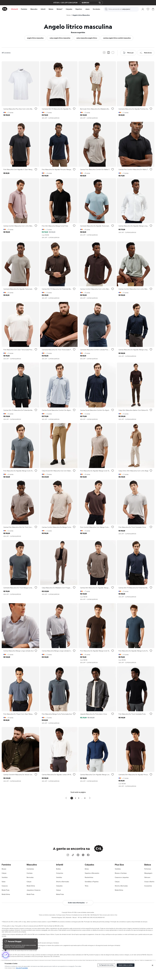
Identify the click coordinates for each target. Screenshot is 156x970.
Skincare (147, 877)
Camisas (29, 873)
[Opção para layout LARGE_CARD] (113, 52)
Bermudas (30, 877)
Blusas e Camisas (121, 873)
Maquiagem (148, 873)
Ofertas (13, 9)
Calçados (69, 9)
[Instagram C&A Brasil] (68, 855)
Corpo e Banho (149, 881)
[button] (121, 9)
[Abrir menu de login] (142, 9)
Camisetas (30, 869)
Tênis (86, 886)
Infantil (43, 9)
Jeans (87, 9)
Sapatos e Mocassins (92, 873)
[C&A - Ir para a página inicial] (5, 9)
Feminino (24, 9)
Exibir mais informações (76, 903)
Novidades (96, 9)
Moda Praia (5, 890)
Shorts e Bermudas (62, 881)
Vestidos (5, 877)
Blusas (4, 869)
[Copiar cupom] (99, 2)
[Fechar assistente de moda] (35, 941)
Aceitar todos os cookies (126, 965)
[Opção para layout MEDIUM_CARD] (108, 52)
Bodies (58, 869)
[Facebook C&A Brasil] (88, 855)
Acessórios (148, 886)
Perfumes (147, 869)
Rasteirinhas (89, 877)
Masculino (33, 9)
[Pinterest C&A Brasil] (78, 855)
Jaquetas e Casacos (33, 890)
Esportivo (79, 9)
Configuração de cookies (106, 965)
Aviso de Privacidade (22, 968)
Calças (4, 873)
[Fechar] (152, 965)
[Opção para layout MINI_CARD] (104, 52)
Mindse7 (59, 9)
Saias (3, 881)
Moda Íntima (6, 894)
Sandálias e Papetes (91, 881)
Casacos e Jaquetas (122, 877)
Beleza (51, 9)
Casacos (5, 886)
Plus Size (119, 864)
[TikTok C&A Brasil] (73, 855)
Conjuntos (59, 873)
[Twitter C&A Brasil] (83, 855)
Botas (87, 869)
